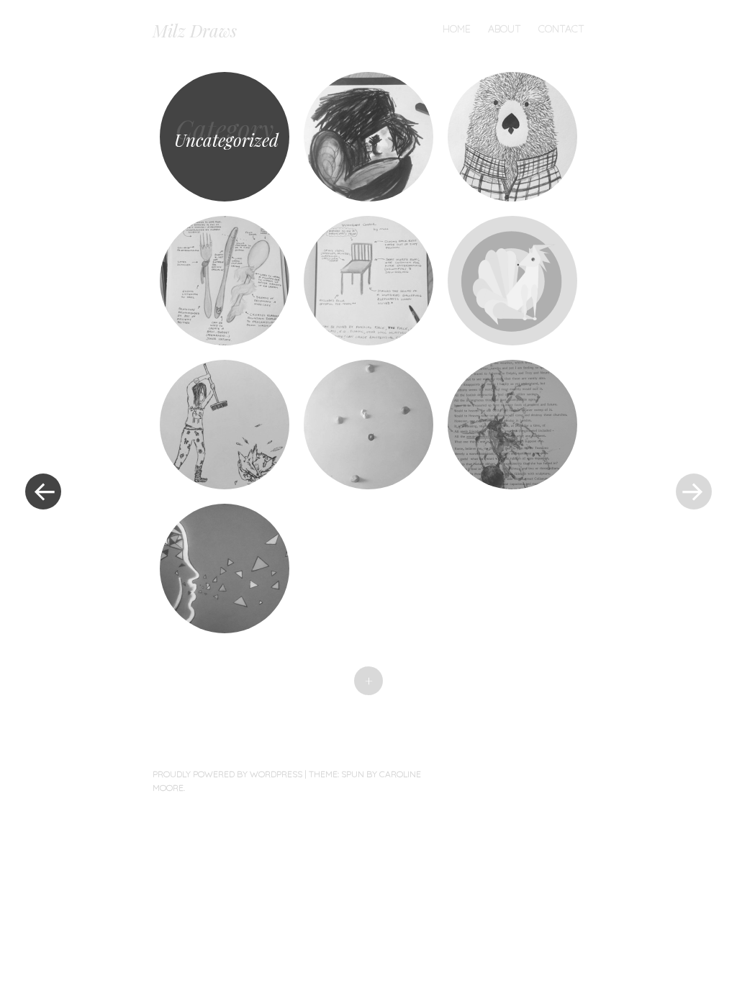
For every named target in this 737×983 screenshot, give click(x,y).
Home (457, 28)
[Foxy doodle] (224, 424)
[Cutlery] (224, 280)
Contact (561, 28)
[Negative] (224, 568)
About (504, 28)
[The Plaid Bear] (512, 136)
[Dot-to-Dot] (368, 424)
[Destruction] (512, 424)
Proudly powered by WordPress (227, 774)
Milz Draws (195, 30)
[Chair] (368, 280)
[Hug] (368, 136)
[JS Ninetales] (512, 280)
